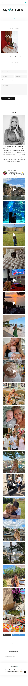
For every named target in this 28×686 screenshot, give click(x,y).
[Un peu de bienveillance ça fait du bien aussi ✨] (14, 417)
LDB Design (20, 671)
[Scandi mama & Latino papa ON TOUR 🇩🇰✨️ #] (14, 508)
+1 (21, 56)
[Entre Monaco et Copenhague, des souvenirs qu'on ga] (14, 439)
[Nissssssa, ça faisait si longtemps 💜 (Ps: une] (14, 599)
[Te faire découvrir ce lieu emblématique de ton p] (14, 212)
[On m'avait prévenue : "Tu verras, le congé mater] (14, 462)
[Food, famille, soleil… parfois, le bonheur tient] (14, 576)
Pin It (17, 56)
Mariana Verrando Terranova (14, 146)
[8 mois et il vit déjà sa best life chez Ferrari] (14, 280)
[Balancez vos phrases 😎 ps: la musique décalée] (14, 371)
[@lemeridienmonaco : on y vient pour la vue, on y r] (14, 621)
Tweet (12, 56)
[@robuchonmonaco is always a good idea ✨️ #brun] (14, 394)
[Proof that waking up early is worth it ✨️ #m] (14, 553)
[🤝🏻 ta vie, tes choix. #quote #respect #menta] (14, 235)
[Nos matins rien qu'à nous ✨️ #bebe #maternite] (14, 303)
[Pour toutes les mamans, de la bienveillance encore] (14, 349)
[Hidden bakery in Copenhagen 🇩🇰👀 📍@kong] (14, 485)
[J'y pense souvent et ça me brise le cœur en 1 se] (14, 258)
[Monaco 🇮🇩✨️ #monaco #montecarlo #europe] (14, 189)
